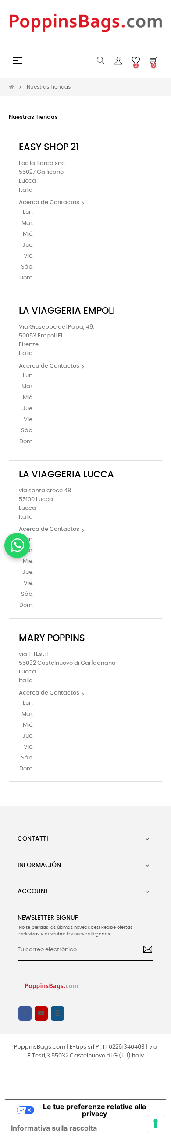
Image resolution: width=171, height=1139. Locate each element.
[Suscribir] (144, 950)
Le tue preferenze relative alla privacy (94, 1110)
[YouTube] (41, 1013)
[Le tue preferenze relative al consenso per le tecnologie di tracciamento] (155, 1123)
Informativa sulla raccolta (54, 1128)
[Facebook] (25, 1013)
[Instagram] (57, 1013)
